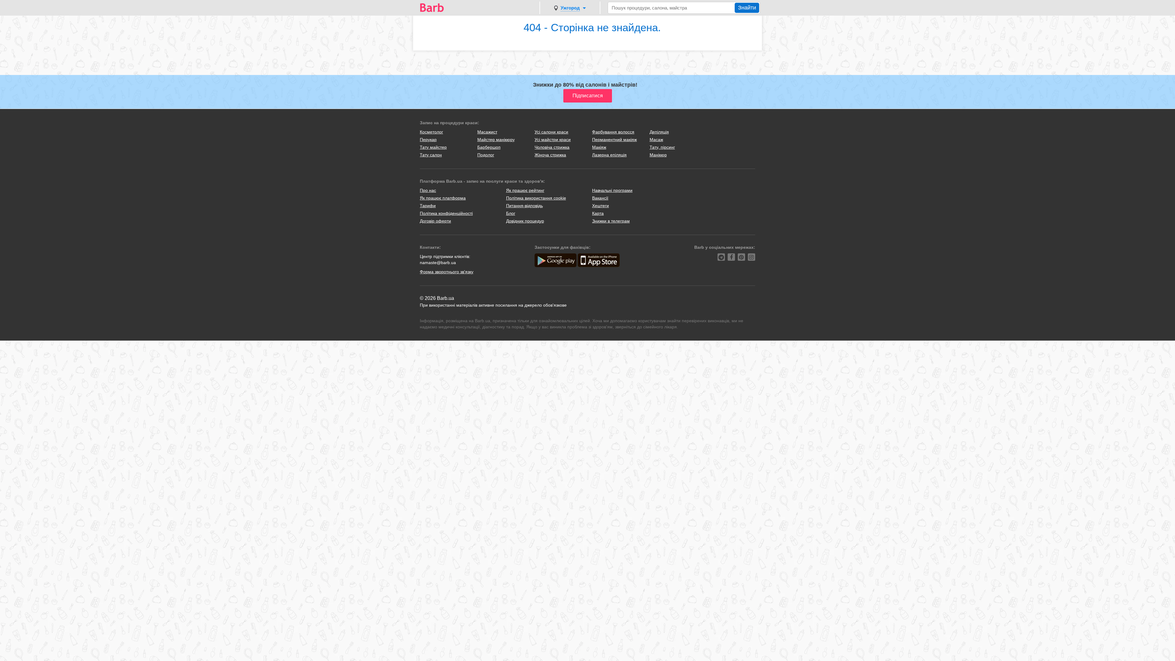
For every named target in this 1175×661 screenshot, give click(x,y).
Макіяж (599, 147)
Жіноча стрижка (550, 154)
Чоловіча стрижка (552, 147)
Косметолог (431, 131)
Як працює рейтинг (525, 190)
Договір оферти (435, 220)
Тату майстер (433, 147)
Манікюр (658, 154)
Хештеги (600, 205)
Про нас (428, 190)
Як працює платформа (443, 198)
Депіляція (659, 131)
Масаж (656, 139)
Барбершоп (489, 147)
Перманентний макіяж (614, 139)
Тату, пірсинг (662, 147)
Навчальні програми (612, 190)
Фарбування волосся (613, 131)
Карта (598, 213)
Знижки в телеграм (611, 220)
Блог (510, 213)
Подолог (485, 154)
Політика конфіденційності (446, 213)
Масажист (487, 131)
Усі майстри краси (553, 139)
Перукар (428, 139)
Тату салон (431, 154)
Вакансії (600, 198)
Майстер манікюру (496, 139)
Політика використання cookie (536, 198)
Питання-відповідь (524, 205)
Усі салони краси (551, 131)
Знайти (747, 8)
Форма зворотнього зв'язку (446, 271)
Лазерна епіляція (609, 154)
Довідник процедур (525, 220)
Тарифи (428, 205)
